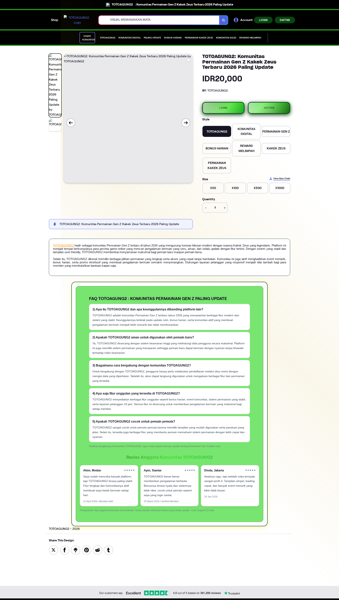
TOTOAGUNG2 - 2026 (64, 528)
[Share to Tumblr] (108, 549)
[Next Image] (186, 122)
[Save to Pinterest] (86, 549)
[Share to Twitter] (53, 549)
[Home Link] (77, 20)
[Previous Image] (71, 122)
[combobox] (159, 20)
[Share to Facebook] (64, 549)
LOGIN (263, 20)
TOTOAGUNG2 (63, 245)
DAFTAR (285, 20)
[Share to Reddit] (97, 549)
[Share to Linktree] (75, 549)
